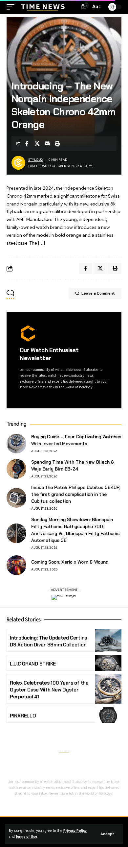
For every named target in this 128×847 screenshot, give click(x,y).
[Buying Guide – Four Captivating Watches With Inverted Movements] (16, 443)
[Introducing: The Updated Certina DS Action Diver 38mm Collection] (108, 640)
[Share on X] (37, 143)
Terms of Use (26, 836)
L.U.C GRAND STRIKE (33, 664)
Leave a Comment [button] (98, 293)
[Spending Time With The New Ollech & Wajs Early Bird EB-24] (16, 469)
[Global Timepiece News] (42, 7)
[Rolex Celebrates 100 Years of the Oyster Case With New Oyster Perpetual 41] (108, 689)
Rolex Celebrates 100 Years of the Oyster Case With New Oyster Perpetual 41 (49, 690)
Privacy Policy (75, 830)
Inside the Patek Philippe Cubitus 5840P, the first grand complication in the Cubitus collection (75, 494)
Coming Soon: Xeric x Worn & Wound (69, 562)
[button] (107, 833)
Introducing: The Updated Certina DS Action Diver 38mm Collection (48, 641)
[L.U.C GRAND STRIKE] (108, 663)
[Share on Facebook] (27, 143)
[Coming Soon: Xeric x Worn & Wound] (16, 565)
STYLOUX (35, 159)
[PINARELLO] (108, 715)
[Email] (47, 143)
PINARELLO (23, 716)
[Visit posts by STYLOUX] (18, 163)
